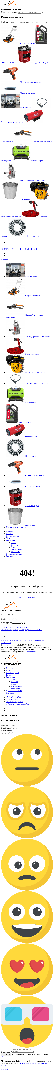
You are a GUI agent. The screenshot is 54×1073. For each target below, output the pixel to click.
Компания (10, 540)
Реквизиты (15, 552)
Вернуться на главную (27, 597)
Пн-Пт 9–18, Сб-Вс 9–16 (27, 249)
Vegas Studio (31, 652)
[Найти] (42, 12)
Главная (9, 531)
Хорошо (4, 1070)
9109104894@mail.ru (9, 630)
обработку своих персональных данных (15, 1057)
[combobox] (29, 12)
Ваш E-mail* (6, 728)
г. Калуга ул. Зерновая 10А (30, 630)
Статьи (14, 547)
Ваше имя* (5, 725)
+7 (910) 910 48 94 (24, 627)
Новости (14, 545)
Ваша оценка (6, 730)
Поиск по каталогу (9, 12)
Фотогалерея (16, 549)
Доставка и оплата (14, 554)
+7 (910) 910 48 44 (8, 249)
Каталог (4, 260)
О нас (13, 543)
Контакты (10, 556)
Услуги (9, 538)
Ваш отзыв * (6, 1052)
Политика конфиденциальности (15, 640)
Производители (12, 536)
